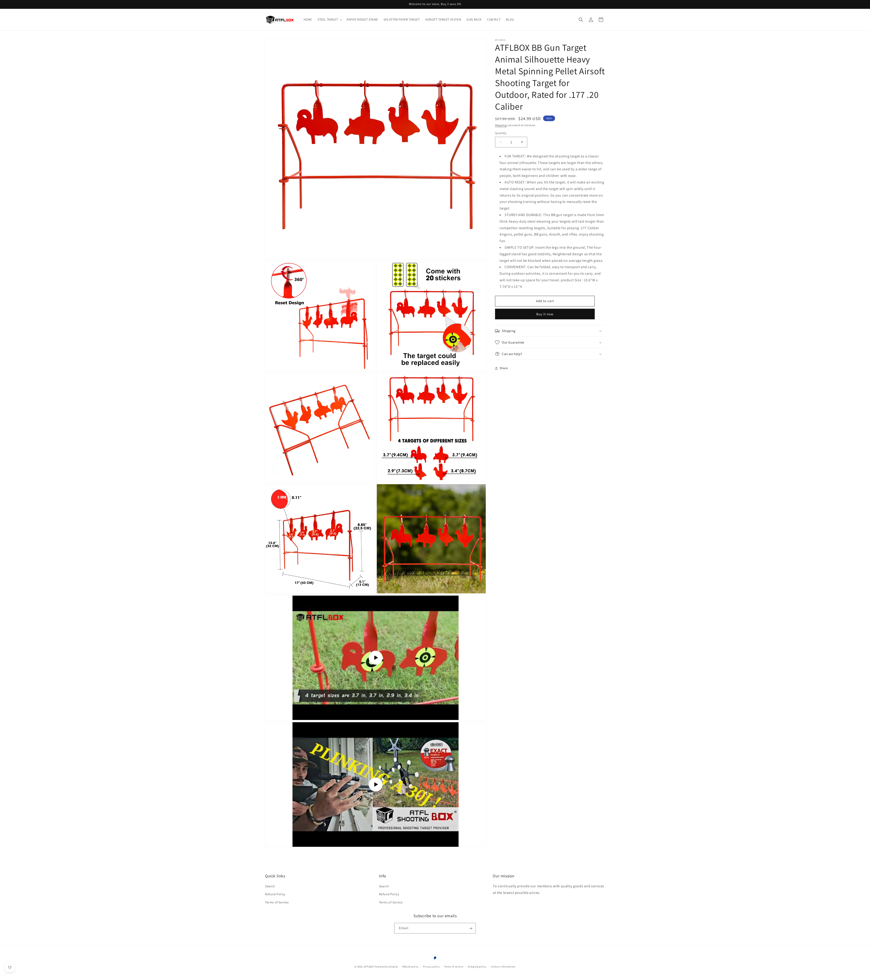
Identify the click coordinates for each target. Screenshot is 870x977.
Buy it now (544, 314)
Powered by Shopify (386, 966)
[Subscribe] (471, 928)
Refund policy (410, 966)
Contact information (503, 966)
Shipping (501, 125)
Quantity (500, 133)
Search (270, 886)
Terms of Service (277, 902)
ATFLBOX (369, 966)
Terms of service (453, 966)
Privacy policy (431, 966)
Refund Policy (275, 894)
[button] (329, 19)
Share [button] (504, 368)
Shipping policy (477, 966)
